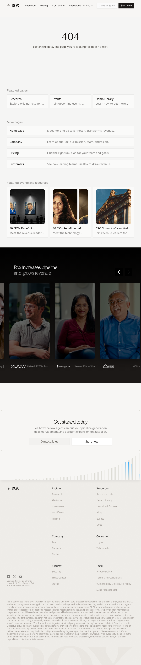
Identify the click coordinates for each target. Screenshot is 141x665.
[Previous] (119, 272)
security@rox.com (35, 639)
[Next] (128, 272)
